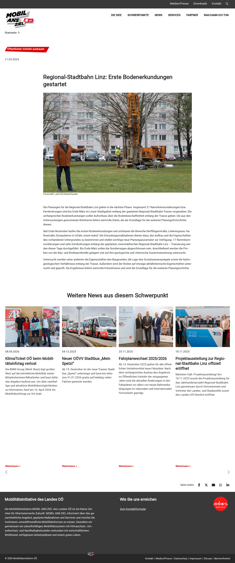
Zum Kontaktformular (133, 509)
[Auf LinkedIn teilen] (226, 486)
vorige (6, 472)
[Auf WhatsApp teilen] (219, 486)
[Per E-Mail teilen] (212, 486)
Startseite (11, 32)
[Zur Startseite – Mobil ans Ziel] (20, 19)
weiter (228, 472)
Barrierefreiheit (222, 558)
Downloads (200, 3)
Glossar (208, 558)
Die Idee (116, 15)
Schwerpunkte (138, 15)
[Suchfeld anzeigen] (227, 4)
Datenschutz (180, 558)
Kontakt (216, 3)
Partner (192, 15)
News (158, 15)
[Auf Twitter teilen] (205, 486)
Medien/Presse (179, 3)
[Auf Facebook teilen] (197, 486)
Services (174, 15)
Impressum (196, 558)
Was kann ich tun (216, 15)
